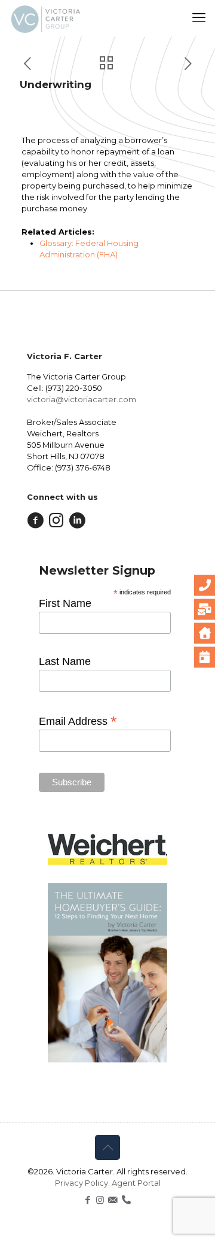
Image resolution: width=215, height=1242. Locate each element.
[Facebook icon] (87, 1199)
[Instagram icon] (100, 1199)
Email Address (78, 720)
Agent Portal (136, 1183)
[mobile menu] (199, 18)
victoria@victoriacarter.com (81, 399)
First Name (65, 603)
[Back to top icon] (107, 1147)
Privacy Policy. (83, 1183)
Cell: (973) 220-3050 (64, 388)
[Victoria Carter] (45, 18)
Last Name (65, 661)
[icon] (112, 1199)
